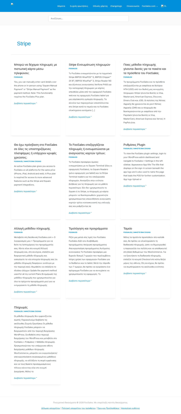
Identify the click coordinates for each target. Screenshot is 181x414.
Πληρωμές (21, 307)
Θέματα (61, 6)
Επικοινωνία (133, 6)
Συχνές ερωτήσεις (79, 6)
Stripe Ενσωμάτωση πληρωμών (89, 64)
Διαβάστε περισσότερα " (25, 103)
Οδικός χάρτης (100, 6)
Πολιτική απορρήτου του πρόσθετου (79, 408)
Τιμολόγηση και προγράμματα (88, 228)
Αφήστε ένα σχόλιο (32, 161)
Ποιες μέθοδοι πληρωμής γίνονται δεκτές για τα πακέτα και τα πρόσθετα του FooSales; (144, 69)
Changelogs (116, 6)
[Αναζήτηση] (126, 19)
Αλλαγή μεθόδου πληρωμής (32, 228)
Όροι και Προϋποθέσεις (108, 408)
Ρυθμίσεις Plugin (134, 144)
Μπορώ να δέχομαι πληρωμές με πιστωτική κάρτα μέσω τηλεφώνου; (35, 69)
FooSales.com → (150, 6)
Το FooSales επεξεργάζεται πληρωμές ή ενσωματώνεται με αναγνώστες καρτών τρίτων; (89, 149)
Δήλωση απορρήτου (50, 408)
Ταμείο (127, 228)
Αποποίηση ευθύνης (130, 408)
